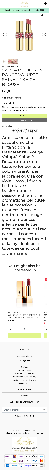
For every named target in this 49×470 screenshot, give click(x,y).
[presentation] (5, 34)
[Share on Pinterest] (18, 254)
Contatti (24, 367)
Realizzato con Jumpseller (32, 433)
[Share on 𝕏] (14, 254)
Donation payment (24, 383)
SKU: (4, 98)
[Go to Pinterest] (30, 416)
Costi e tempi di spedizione (24, 373)
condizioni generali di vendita (24, 380)
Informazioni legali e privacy (24, 377)
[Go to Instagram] (33, 416)
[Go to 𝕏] (27, 416)
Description (7, 126)
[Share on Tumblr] (22, 254)
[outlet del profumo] (24, 4)
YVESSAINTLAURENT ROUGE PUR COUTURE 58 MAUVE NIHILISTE (24, 316)
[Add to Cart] (24, 335)
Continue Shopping (24, 120)
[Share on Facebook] (11, 254)
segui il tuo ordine (24, 370)
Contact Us (24, 116)
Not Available (8, 103)
